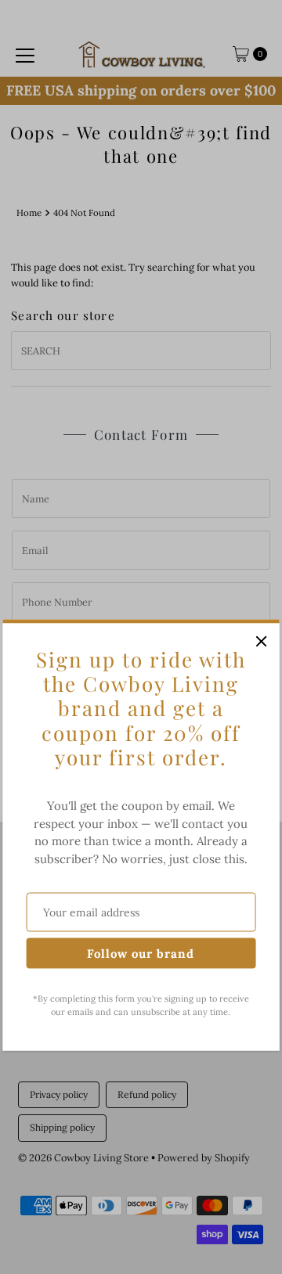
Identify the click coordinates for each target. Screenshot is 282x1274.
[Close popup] (261, 641)
